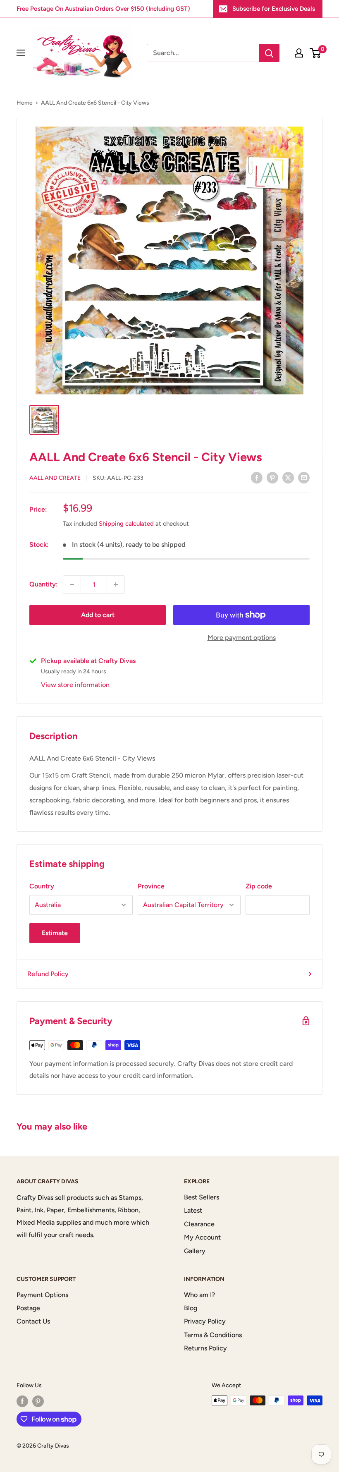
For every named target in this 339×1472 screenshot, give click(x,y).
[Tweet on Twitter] (288, 477)
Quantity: (43, 584)
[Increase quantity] (115, 584)
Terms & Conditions (213, 1335)
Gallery (194, 1251)
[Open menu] (21, 53)
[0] (315, 53)
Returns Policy (205, 1348)
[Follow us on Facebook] (22, 1401)
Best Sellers (201, 1197)
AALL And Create (55, 477)
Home (25, 102)
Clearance (199, 1224)
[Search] (269, 53)
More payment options (242, 637)
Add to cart (98, 615)
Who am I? (199, 1295)
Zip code (259, 886)
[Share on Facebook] (257, 477)
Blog (190, 1308)
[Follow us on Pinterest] (38, 1401)
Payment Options (42, 1295)
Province (151, 886)
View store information (75, 685)
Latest (193, 1210)
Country (41, 886)
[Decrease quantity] (72, 584)
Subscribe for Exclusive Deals (273, 8)
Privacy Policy (205, 1321)
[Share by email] (304, 477)
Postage (28, 1308)
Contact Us (33, 1321)
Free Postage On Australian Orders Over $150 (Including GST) (103, 8)
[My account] (299, 52)
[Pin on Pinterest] (272, 477)
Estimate (55, 933)
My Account (202, 1237)
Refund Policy (48, 974)
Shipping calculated (126, 523)
